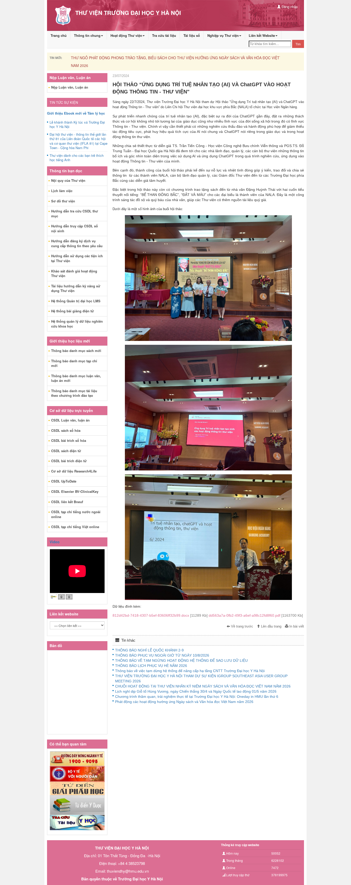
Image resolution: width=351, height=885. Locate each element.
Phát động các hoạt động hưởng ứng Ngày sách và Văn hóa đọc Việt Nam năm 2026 (184, 702)
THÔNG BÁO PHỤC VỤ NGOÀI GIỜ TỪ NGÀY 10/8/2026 (162, 655)
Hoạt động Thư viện (126, 35)
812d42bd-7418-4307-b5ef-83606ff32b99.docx (161, 615)
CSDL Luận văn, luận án (70, 420)
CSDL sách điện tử (66, 450)
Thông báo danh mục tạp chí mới (74, 363)
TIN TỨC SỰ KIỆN (64, 102)
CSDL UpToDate (63, 481)
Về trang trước (241, 626)
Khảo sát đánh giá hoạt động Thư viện (74, 273)
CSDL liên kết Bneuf (67, 501)
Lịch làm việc (61, 190)
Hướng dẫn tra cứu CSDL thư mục (74, 213)
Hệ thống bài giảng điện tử (72, 310)
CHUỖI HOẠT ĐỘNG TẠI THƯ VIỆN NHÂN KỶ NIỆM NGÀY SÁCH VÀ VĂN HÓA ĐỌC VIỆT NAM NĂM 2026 (203, 686)
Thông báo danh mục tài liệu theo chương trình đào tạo (74, 393)
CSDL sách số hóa (65, 430)
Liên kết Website (262, 35)
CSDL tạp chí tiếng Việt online (75, 526)
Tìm (298, 44)
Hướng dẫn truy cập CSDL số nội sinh (74, 228)
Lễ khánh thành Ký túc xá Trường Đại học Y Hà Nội (77, 124)
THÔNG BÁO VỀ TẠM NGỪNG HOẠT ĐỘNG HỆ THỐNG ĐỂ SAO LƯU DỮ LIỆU (181, 660)
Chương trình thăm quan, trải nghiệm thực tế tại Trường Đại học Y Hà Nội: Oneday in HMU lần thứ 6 (196, 696)
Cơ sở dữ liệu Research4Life (74, 471)
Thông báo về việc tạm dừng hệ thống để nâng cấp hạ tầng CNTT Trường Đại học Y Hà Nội (190, 671)
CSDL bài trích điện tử (69, 460)
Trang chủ (59, 35)
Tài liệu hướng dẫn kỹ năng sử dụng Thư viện (75, 288)
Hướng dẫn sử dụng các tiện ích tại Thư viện (77, 258)
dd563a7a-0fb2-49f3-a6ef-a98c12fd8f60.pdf (256, 615)
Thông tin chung (87, 35)
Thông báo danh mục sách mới (76, 350)
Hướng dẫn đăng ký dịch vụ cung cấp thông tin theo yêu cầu (77, 243)
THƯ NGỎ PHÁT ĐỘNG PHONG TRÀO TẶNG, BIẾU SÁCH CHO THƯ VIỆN (142, 57)
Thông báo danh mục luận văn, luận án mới (76, 378)
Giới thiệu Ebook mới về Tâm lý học (76, 113)
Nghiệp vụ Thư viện (223, 35)
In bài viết (296, 626)
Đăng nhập (289, 6)
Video (55, 541)
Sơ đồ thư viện (63, 201)
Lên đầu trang (270, 626)
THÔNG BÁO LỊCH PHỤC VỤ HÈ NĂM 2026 (151, 666)
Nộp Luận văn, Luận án (69, 87)
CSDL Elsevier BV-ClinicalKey (74, 491)
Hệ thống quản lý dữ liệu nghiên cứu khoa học (77, 324)
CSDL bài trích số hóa (68, 440)
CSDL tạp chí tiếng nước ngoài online (75, 514)
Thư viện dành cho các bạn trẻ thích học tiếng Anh (77, 157)
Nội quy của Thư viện (68, 180)
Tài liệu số (191, 35)
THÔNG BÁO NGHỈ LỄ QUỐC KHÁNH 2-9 (149, 650)
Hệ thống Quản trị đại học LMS (75, 300)
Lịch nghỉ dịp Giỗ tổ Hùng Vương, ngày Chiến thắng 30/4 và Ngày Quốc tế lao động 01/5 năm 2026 (195, 691)
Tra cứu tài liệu (164, 35)
